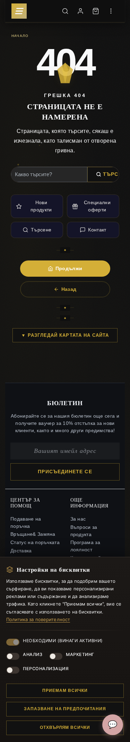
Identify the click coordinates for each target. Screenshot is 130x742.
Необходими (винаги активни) (63, 640)
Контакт (97, 229)
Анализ (32, 654)
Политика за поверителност (38, 619)
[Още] (111, 11)
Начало (19, 35)
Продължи (69, 268)
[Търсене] (65, 11)
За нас (78, 519)
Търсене (41, 229)
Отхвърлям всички (65, 727)
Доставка (21, 550)
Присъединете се (65, 471)
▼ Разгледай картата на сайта (65, 335)
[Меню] (19, 11)
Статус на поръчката (35, 542)
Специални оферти (97, 206)
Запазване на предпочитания (65, 708)
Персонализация (45, 668)
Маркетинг (80, 654)
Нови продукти (41, 206)
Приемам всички (64, 690)
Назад (69, 289)
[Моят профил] (80, 11)
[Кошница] (95, 11)
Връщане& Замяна (32, 534)
